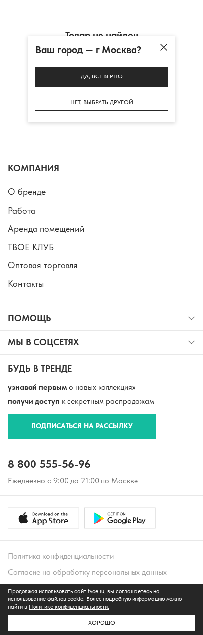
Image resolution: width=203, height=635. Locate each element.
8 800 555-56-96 (49, 463)
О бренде (27, 192)
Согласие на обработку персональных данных (87, 572)
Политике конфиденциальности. (69, 606)
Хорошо (101, 622)
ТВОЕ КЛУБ (31, 247)
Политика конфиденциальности (61, 555)
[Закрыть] (163, 47)
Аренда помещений (46, 229)
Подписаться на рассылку (82, 426)
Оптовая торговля (43, 265)
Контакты (26, 283)
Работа (21, 210)
